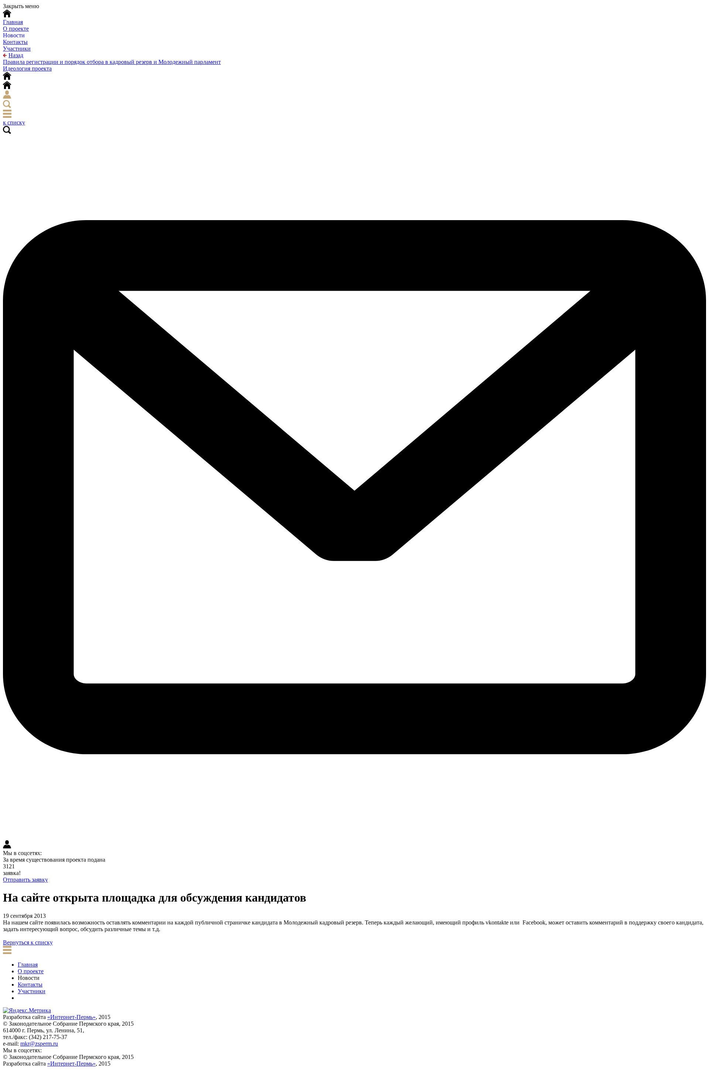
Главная (28, 964)
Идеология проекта (27, 68)
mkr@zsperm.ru (39, 1043)
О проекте (16, 28)
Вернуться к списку (28, 942)
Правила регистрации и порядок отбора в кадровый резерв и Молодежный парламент (112, 62)
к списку (14, 122)
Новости (14, 35)
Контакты (15, 42)
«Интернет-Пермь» (71, 1017)
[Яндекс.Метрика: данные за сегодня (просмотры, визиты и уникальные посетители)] (27, 1010)
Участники (17, 48)
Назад (15, 55)
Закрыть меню (21, 6)
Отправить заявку (25, 879)
